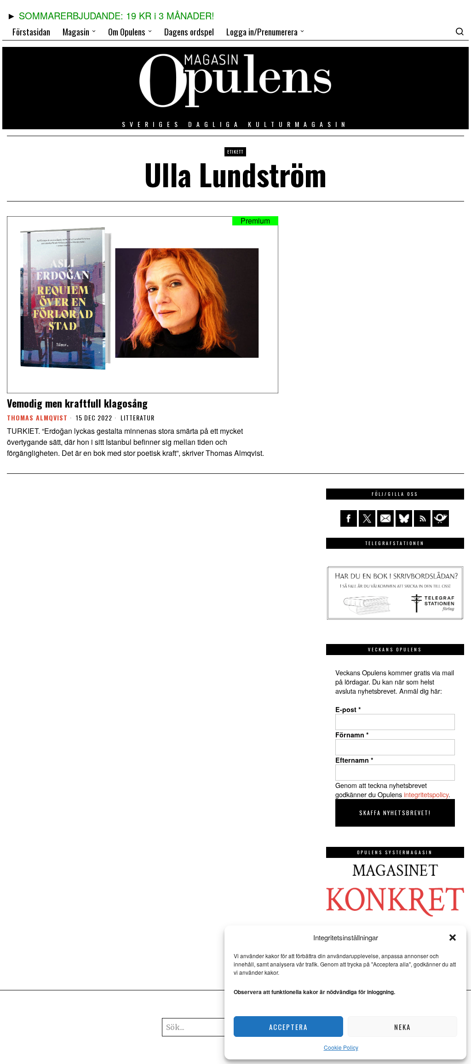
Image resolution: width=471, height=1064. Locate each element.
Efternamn (354, 760)
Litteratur (138, 417)
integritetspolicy (426, 794)
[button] (452, 937)
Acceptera (288, 1027)
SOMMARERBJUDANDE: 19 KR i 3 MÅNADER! (116, 15)
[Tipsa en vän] (385, 518)
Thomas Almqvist (37, 417)
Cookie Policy (341, 1047)
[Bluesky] (404, 518)
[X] (367, 518)
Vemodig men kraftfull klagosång (77, 403)
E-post (348, 709)
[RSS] (422, 518)
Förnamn (352, 734)
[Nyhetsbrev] (440, 518)
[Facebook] (348, 518)
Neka (402, 1027)
